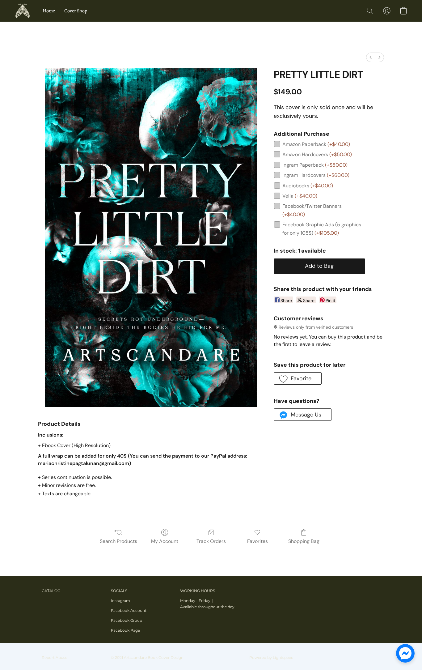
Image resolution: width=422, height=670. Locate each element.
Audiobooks (307, 185)
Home (49, 10)
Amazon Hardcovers (317, 154)
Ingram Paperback (315, 165)
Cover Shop (75, 10)
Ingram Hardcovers (315, 175)
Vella (299, 196)
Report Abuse (54, 657)
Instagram (120, 600)
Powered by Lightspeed (271, 657)
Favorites (257, 541)
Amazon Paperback (316, 144)
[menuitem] (370, 57)
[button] (22, 11)
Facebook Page (125, 630)
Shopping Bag (303, 541)
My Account (164, 541)
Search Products (118, 541)
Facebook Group (126, 620)
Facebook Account (128, 610)
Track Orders (211, 541)
